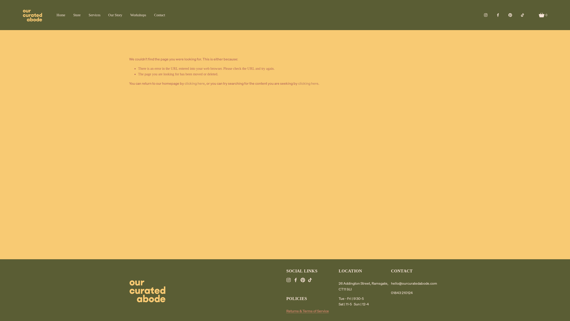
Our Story (115, 15)
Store (77, 15)
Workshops (138, 15)
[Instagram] (486, 15)
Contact (159, 15)
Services (94, 15)
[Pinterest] (510, 15)
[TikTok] (522, 15)
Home (61, 15)
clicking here (195, 83)
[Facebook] (498, 15)
